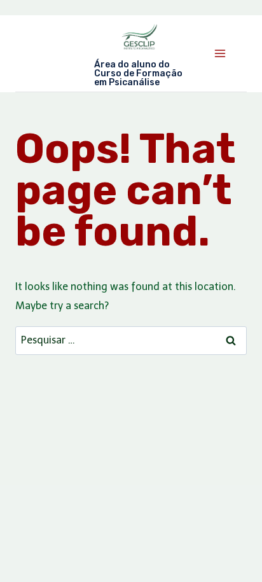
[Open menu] (219, 53)
